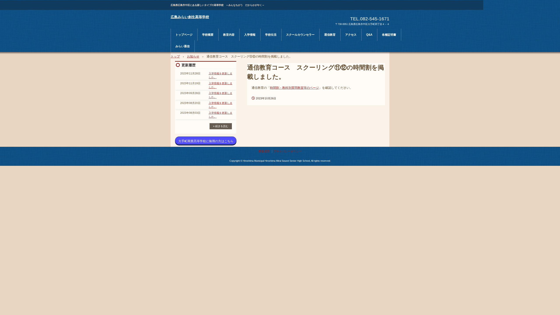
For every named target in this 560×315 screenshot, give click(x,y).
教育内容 (228, 34)
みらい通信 (182, 46)
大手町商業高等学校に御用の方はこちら (205, 141)
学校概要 (208, 34)
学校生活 (270, 34)
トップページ (183, 34)
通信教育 (330, 34)
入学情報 (250, 34)
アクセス (351, 34)
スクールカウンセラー (300, 34)
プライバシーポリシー (287, 151)
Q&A (369, 34)
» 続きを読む (220, 126)
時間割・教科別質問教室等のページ (294, 87)
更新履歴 (189, 65)
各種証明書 (389, 34)
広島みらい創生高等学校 (190, 17)
